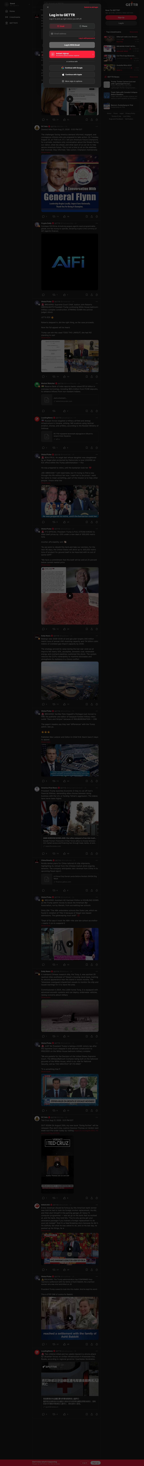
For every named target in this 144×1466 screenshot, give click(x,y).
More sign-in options (73, 81)
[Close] (48, 7)
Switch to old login (91, 7)
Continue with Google (74, 68)
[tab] (61, 26)
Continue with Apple (73, 75)
